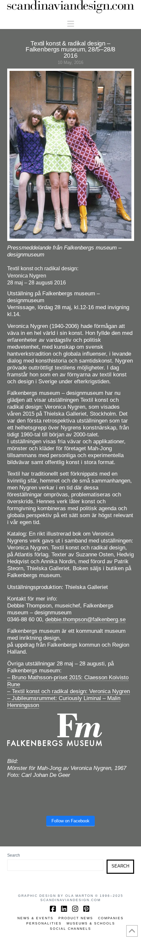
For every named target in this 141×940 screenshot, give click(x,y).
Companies (111, 918)
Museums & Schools (91, 923)
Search (13, 855)
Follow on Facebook (70, 820)
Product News (75, 918)
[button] (70, 24)
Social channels (70, 928)
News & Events (35, 918)
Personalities (44, 923)
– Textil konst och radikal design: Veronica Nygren (68, 691)
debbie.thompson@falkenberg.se (85, 619)
